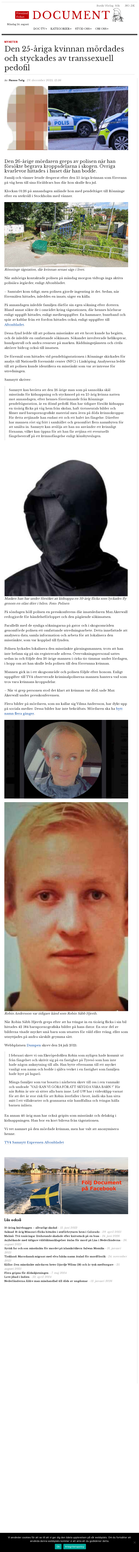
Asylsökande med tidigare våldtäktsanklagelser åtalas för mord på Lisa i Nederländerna (62, 1240)
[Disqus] (66, 1333)
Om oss (101, 28)
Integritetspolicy (74, 1546)
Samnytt (19, 1142)
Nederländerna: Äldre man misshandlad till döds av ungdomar (46, 1281)
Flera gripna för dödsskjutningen (26, 1273)
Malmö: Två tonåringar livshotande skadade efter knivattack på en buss (51, 1236)
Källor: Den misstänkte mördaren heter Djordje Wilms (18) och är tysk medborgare (59, 1264)
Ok (58, 1546)
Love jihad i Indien (17, 1276)
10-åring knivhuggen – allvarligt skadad (30, 1227)
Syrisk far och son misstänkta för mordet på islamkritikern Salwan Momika (54, 1248)
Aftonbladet (14, 325)
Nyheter (11, 42)
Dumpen (34, 1045)
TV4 (7, 1142)
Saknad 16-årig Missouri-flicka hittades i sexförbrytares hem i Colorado (52, 1231)
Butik (100, 5)
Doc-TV (39, 28)
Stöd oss (82, 28)
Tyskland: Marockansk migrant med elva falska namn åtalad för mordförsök (55, 1256)
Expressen (35, 1142)
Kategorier (60, 28)
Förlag (109, 5)
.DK (132, 5)
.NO (127, 5)
